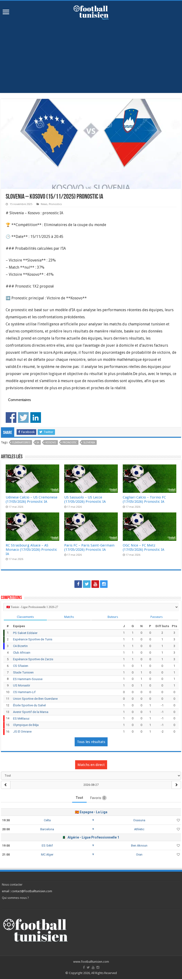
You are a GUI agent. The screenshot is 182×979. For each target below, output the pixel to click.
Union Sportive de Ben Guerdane (35, 698)
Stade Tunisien (23, 672)
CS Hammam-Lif (24, 692)
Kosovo (51, 442)
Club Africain (21, 652)
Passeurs (156, 617)
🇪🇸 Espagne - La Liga (91, 812)
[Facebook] (78, 584)
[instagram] (104, 584)
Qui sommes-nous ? (15, 898)
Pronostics (55, 204)
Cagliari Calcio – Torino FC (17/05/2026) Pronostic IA (144, 499)
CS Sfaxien (20, 666)
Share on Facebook (11, 417)
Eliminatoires (21, 442)
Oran (139, 854)
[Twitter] (87, 584)
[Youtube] (95, 584)
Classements (25, 617)
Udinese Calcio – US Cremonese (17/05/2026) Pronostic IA (31, 499)
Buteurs (113, 617)
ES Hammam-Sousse (27, 679)
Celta (47, 820)
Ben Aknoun (139, 845)
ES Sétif (47, 845)
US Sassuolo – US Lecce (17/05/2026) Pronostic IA (85, 499)
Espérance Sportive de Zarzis (33, 659)
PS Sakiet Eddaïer (25, 633)
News (44, 204)
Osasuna (139, 820)
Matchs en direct (91, 765)
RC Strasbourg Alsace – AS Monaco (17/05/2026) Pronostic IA (31, 549)
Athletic (139, 829)
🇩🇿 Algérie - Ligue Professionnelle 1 (91, 837)
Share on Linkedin (35, 417)
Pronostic (70, 442)
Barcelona (47, 829)
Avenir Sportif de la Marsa (30, 712)
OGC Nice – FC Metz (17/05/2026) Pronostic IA (143, 547)
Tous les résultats (91, 742)
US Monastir (21, 685)
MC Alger (47, 854)
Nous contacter (12, 884)
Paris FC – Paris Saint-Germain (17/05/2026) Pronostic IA (89, 547)
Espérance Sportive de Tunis (32, 639)
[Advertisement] (91, 60)
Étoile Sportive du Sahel (29, 705)
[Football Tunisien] (91, 11)
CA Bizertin (20, 646)
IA (38, 442)
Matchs (69, 617)
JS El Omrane (22, 731)
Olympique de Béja (26, 725)
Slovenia (89, 442)
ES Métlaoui (21, 718)
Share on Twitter (23, 417)
